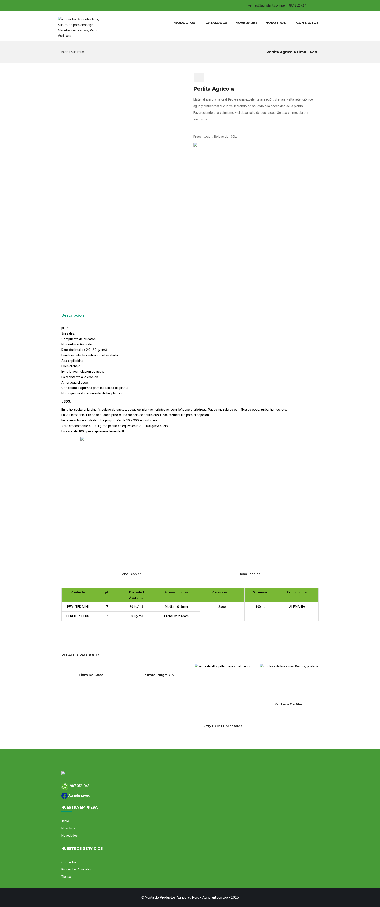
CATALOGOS (216, 22)
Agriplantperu (79, 795)
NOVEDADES (246, 22)
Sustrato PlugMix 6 (157, 675)
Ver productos (195, 708)
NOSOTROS (275, 22)
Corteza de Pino (289, 704)
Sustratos (78, 52)
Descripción (72, 315)
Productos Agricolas (76, 869)
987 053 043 (79, 786)
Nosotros (68, 828)
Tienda (66, 877)
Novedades (69, 835)
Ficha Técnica (131, 574)
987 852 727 (297, 5)
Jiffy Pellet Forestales (223, 726)
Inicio (64, 52)
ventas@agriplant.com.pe (266, 5)
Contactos (69, 862)
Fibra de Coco (91, 675)
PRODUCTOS (183, 22)
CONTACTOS (307, 22)
